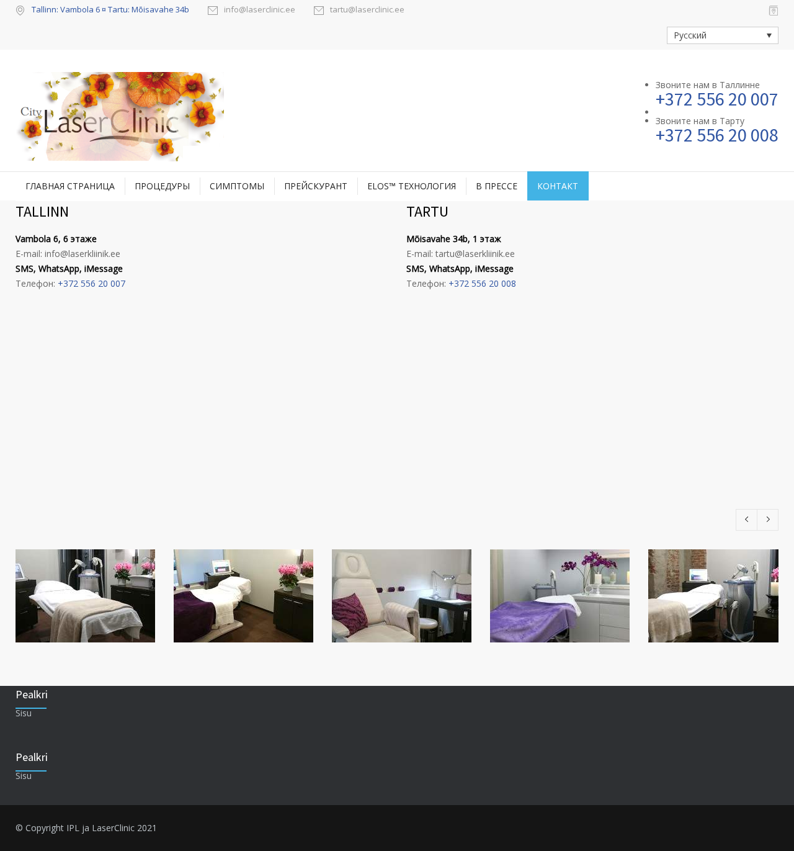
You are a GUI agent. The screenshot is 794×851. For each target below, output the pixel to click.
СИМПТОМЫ (237, 186)
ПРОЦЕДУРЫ (162, 186)
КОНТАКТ (557, 186)
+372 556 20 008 (482, 283)
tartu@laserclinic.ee (367, 10)
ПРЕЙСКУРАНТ (315, 186)
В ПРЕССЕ (496, 186)
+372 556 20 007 (91, 283)
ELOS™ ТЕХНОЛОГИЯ (411, 186)
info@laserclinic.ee (259, 10)
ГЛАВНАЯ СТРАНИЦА (70, 186)
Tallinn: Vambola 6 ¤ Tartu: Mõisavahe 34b (110, 9)
